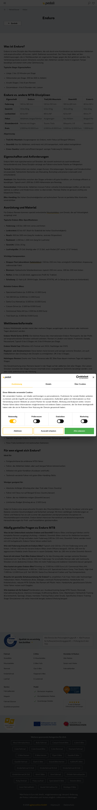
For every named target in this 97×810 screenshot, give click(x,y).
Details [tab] (48, 384)
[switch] (36, 421)
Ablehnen (18, 431)
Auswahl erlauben (48, 431)
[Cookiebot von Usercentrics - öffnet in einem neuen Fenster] (78, 377)
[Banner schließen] (93, 377)
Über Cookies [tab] (80, 384)
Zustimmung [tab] (17, 384)
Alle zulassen (79, 431)
